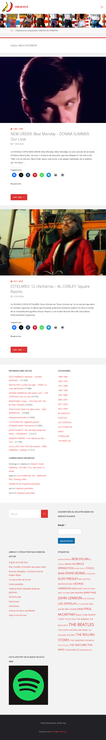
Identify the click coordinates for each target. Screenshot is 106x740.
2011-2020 (18, 281)
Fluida (52, 731)
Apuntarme (66, 540)
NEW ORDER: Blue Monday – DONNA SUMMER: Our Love (50, 136)
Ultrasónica (14, 606)
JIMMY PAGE (90, 592)
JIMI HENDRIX (77, 592)
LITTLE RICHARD (83, 604)
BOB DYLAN (80, 559)
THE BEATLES (64, 440)
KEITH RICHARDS (88, 599)
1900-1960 (62, 376)
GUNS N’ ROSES (89, 589)
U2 (77, 649)
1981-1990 (18, 129)
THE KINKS (71, 635)
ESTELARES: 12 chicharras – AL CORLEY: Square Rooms (50, 289)
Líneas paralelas (16, 584)
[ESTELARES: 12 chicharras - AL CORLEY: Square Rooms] (53, 259)
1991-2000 (62, 395)
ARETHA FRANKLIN (64, 559)
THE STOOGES (63, 645)
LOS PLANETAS (65, 427)
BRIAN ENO (70, 564)
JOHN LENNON (70, 598)
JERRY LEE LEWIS (64, 593)
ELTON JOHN (90, 574)
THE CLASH (63, 630)
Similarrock (14, 483)
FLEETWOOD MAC (65, 584)
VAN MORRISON (86, 650)
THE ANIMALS (82, 619)
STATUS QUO (70, 619)
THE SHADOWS (77, 640)
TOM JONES (70, 650)
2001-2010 (62, 399)
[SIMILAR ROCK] (7, 7)
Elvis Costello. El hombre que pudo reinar (27, 567)
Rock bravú (14, 601)
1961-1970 (62, 381)
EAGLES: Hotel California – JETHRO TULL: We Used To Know (27, 467)
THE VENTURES (78, 645)
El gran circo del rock (18, 562)
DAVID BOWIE (75, 573)
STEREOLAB (63, 436)
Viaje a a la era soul (17, 615)
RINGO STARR (82, 615)
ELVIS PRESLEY (68, 579)
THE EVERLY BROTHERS (78, 630)
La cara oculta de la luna (20, 579)
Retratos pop (15, 597)
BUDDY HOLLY (79, 568)
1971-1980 (62, 385)
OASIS (60, 431)
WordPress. (62, 731)
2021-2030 (62, 408)
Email (62, 525)
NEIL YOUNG (71, 609)
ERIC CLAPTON (84, 579)
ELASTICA (62, 418)
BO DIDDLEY (64, 413)
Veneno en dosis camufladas (22, 610)
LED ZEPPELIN (64, 422)
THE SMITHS (89, 640)
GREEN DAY (77, 588)
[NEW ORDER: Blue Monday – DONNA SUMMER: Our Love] (53, 106)
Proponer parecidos (31, 483)
